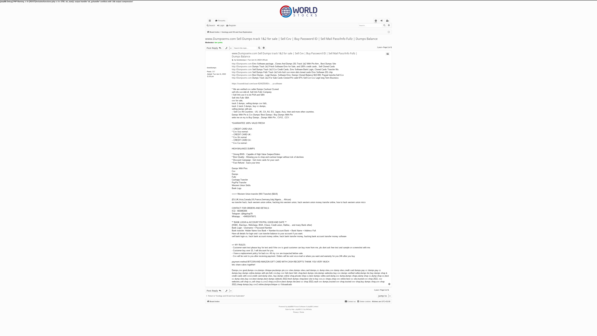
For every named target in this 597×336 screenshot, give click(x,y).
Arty (293, 309)
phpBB (290, 306)
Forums (221, 20)
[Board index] (298, 10)
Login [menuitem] (382, 21)
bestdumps (211, 68)
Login (222, 25)
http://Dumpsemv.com (242, 64)
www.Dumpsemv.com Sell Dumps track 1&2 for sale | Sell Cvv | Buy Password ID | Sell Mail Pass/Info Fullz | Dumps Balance (291, 39)
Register (232, 25)
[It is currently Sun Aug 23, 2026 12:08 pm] (389, 32)
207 (213, 71)
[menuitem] (375, 20)
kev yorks (218, 42)
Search (212, 25)
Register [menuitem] (388, 21)
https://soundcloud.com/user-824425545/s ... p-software (257, 83)
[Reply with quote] (388, 53)
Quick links (210, 21)
